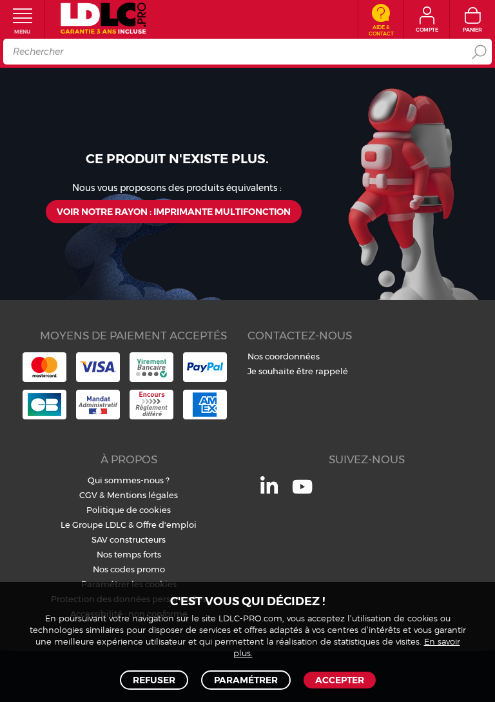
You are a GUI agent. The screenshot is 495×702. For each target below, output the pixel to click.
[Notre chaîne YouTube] (302, 493)
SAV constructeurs (129, 539)
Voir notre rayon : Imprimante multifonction (174, 211)
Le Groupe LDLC (93, 524)
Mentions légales (142, 495)
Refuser (154, 680)
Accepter (339, 680)
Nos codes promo (129, 569)
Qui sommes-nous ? (129, 480)
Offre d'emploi (166, 524)
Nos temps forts (129, 554)
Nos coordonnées (284, 356)
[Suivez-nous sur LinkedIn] (269, 490)
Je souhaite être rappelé (298, 371)
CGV (88, 495)
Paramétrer (246, 680)
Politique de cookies (128, 510)
